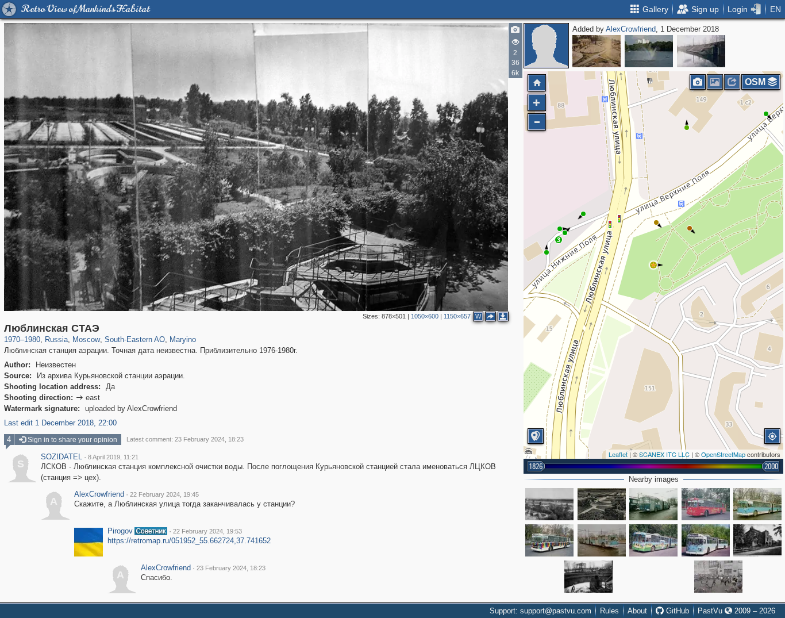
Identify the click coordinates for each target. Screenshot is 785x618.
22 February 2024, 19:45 (164, 494)
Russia (56, 339)
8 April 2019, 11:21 (113, 457)
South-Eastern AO (135, 339)
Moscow (86, 339)
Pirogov (120, 531)
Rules (609, 611)
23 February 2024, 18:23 (231, 568)
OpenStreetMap (723, 454)
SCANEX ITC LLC (664, 454)
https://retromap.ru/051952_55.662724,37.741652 (189, 540)
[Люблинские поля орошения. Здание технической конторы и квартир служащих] (757, 540)
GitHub (676, 611)
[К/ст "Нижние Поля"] (653, 504)
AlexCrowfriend (631, 29)
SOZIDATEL (61, 457)
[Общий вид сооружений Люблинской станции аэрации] (602, 504)
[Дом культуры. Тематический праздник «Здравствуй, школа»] (718, 577)
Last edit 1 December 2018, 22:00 (60, 423)
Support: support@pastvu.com (540, 611)
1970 (12, 339)
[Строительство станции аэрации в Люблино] (588, 577)
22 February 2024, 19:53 (207, 531)
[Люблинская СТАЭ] (653, 265)
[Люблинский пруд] (649, 51)
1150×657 (457, 316)
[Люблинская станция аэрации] (596, 51)
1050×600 (424, 316)
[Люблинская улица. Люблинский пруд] (701, 51)
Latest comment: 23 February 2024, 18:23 (185, 439)
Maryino (183, 339)
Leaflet (618, 454)
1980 (32, 339)
